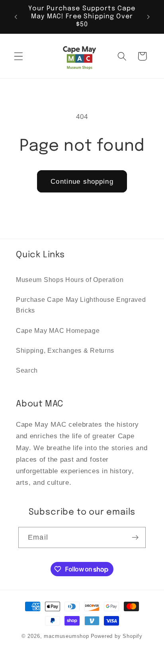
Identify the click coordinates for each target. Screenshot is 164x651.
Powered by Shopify (117, 636)
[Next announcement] (148, 16)
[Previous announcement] (15, 16)
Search (27, 370)
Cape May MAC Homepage (58, 330)
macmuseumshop (66, 636)
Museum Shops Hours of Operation (69, 279)
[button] (18, 56)
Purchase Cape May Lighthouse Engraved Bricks (81, 305)
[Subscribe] (135, 537)
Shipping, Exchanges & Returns (65, 350)
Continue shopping (82, 181)
